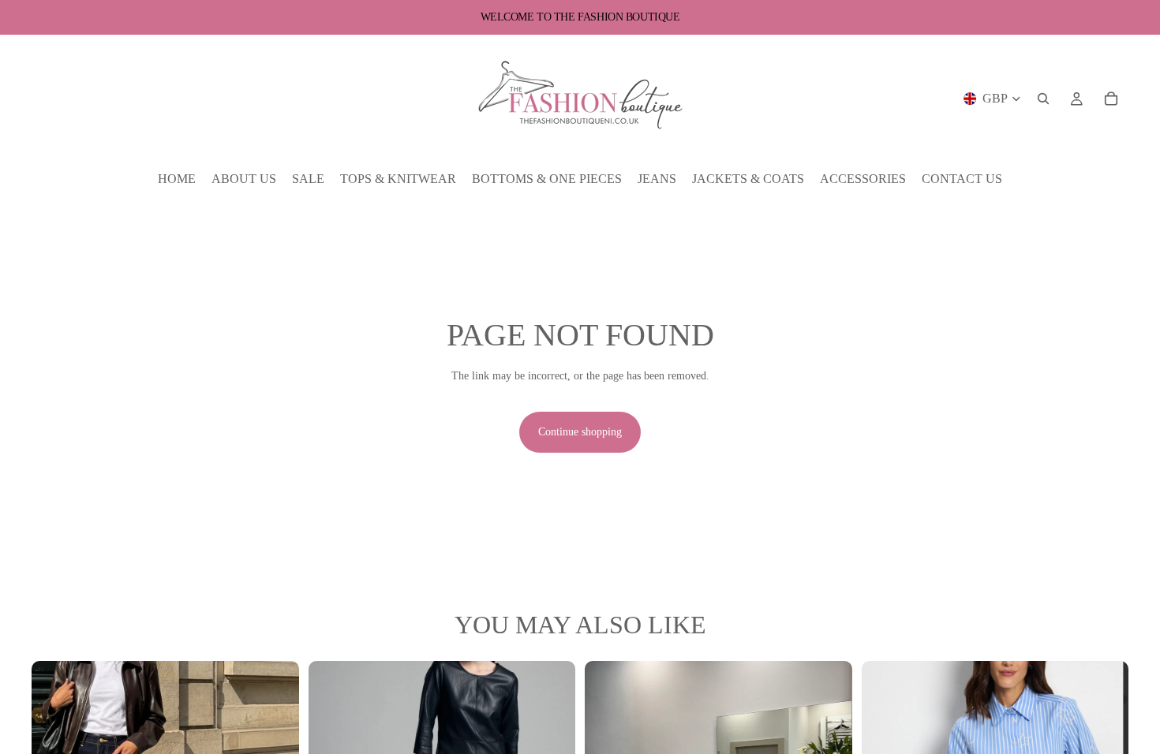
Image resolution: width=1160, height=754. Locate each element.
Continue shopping (580, 432)
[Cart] (1111, 98)
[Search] (1043, 98)
